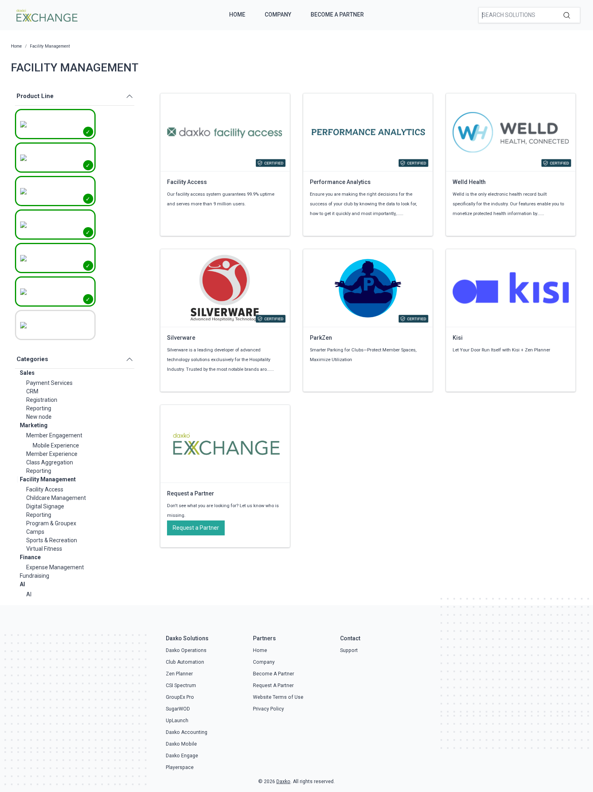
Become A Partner (337, 14)
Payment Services (49, 383)
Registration (41, 400)
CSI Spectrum (181, 685)
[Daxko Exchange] (46, 14)
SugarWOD (178, 709)
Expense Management (55, 567)
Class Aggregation (49, 462)
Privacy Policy (268, 709)
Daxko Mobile (181, 744)
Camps (35, 532)
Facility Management (48, 479)
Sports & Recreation (51, 540)
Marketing (34, 425)
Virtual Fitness (44, 548)
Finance (30, 557)
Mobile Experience (56, 445)
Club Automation (185, 662)
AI (22, 584)
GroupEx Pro (180, 697)
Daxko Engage (182, 756)
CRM (32, 391)
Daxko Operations (186, 650)
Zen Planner (179, 674)
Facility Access (44, 489)
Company (278, 14)
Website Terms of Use (278, 697)
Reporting (38, 408)
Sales (27, 373)
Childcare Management (56, 498)
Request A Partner (273, 685)
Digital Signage (45, 506)
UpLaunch (177, 720)
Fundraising (34, 576)
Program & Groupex (51, 523)
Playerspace (180, 767)
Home (237, 14)
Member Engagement (54, 435)
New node (39, 417)
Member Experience (51, 454)
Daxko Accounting (186, 732)
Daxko (283, 781)
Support (349, 650)
